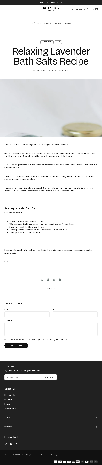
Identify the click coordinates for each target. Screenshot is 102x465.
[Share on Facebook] (60, 280)
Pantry (7, 404)
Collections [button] (9, 388)
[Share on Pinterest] (48, 280)
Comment (8, 320)
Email (55, 309)
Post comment (16, 345)
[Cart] (96, 9)
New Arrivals (9, 395)
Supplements (10, 408)
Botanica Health (11, 437)
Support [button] (8, 426)
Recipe (58, 42)
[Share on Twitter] (42, 280)
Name (6, 309)
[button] (5, 8)
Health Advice (47, 42)
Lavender (37, 232)
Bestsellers (9, 399)
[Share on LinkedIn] (54, 280)
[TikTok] (15, 444)
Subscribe (50, 377)
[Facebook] (10, 444)
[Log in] (92, 9)
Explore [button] (7, 417)
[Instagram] (5, 444)
